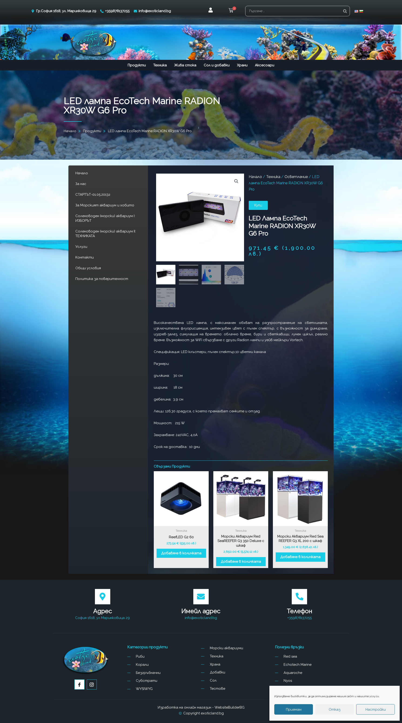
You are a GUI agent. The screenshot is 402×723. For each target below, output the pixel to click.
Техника (160, 65)
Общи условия (88, 268)
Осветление (296, 177)
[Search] (345, 11)
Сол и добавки (217, 65)
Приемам (294, 709)
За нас (80, 184)
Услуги (81, 247)
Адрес (102, 611)
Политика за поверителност (101, 279)
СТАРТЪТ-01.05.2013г (92, 194)
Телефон (299, 611)
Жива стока (185, 65)
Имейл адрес (200, 611)
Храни (242, 65)
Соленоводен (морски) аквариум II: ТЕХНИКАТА (105, 233)
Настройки (375, 709)
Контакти (84, 257)
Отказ (334, 709)
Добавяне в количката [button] (181, 553)
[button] (231, 11)
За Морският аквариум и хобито (104, 205)
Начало (81, 173)
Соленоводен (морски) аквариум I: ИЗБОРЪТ (105, 218)
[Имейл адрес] (201, 596)
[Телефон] (299, 596)
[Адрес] (102, 596)
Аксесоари (264, 65)
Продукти (137, 65)
